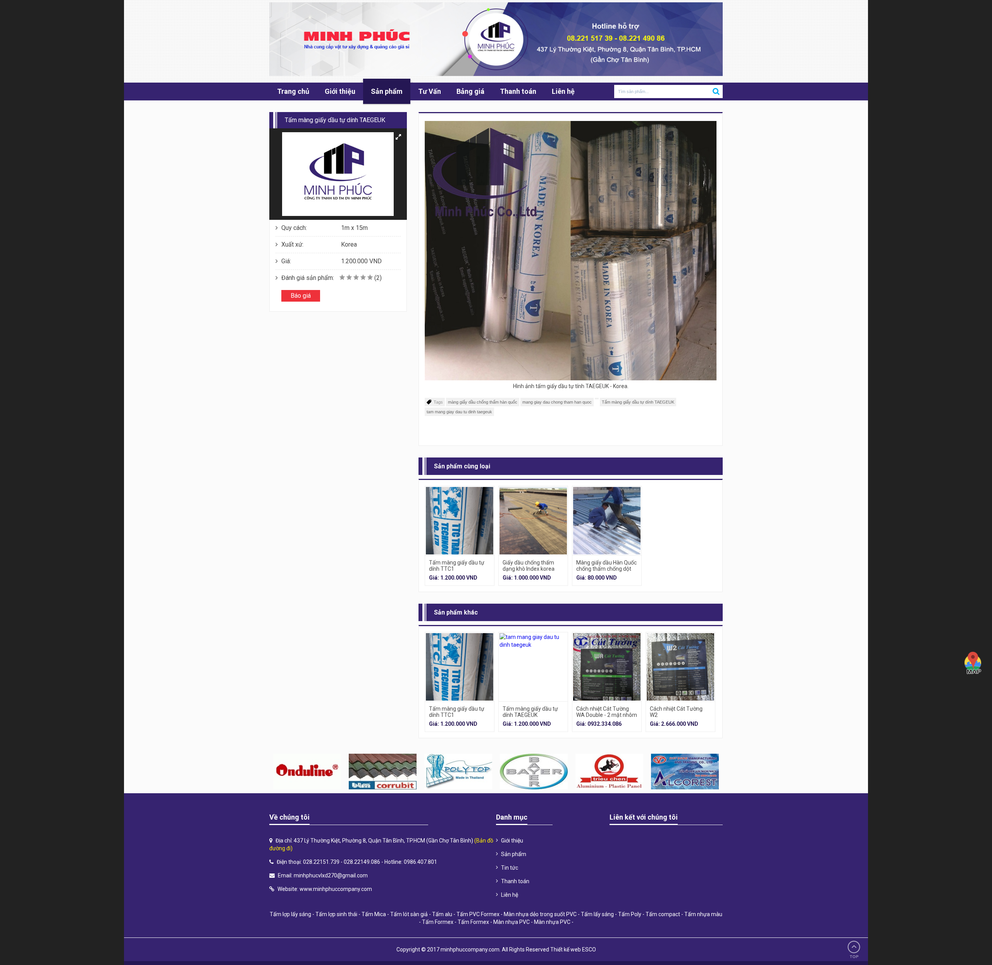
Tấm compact (663, 914)
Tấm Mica (374, 914)
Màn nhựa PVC (511, 922)
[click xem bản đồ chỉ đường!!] (973, 663)
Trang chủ (293, 91)
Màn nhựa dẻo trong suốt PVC (540, 914)
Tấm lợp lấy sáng (290, 914)
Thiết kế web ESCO (573, 949)
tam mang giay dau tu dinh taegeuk (459, 411)
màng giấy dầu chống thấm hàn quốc (482, 402)
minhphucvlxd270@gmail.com (331, 875)
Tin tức (509, 868)
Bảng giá (470, 91)
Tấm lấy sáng (597, 914)
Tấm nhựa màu (703, 914)
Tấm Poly (629, 914)
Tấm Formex (437, 922)
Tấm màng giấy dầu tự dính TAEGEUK (638, 402)
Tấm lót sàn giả (409, 914)
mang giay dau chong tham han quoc (557, 402)
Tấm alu (442, 914)
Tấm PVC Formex (477, 914)
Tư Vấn (429, 91)
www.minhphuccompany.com (336, 889)
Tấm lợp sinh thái (336, 914)
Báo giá (301, 295)
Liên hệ (563, 91)
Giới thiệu (340, 91)
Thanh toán (518, 91)
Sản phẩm (387, 91)
